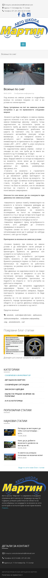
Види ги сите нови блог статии (31, 467)
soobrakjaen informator (23, 315)
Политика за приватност (12, 575)
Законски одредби (14, 389)
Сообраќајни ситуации (17, 385)
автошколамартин (11, 318)
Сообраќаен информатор (18, 375)
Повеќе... (5, 508)
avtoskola (10, 315)
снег (23, 322)
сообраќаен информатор (29, 318)
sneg (5, 322)
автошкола (37, 315)
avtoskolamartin (14, 322)
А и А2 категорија (14, 401)
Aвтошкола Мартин (15, 380)
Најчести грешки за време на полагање (20, 395)
